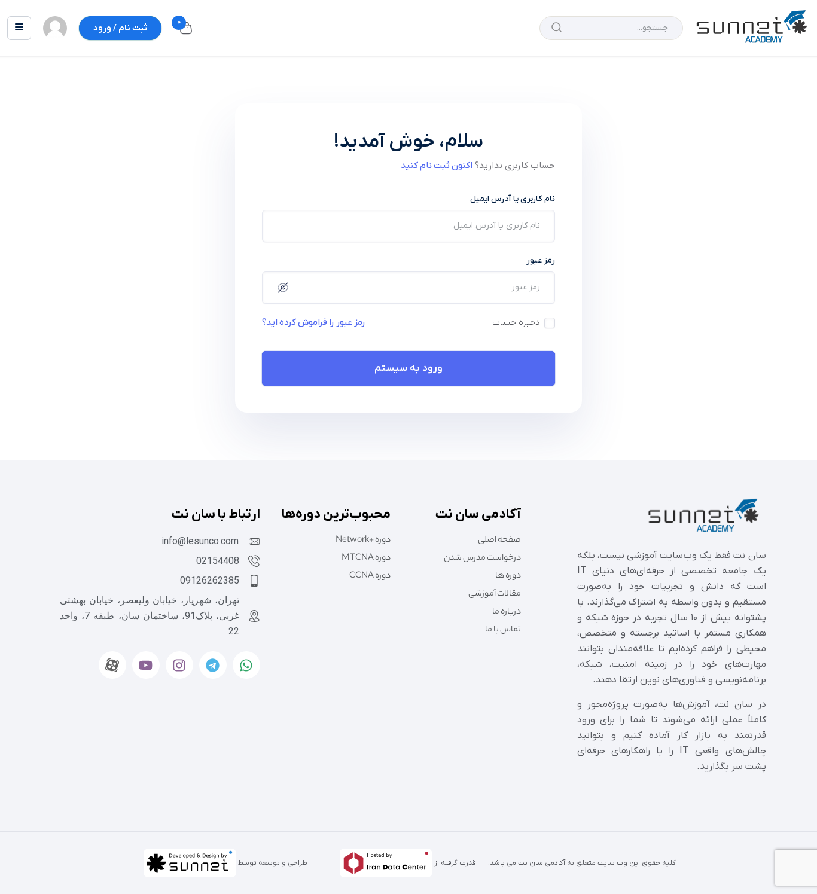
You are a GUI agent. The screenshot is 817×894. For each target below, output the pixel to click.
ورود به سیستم (408, 368)
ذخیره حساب (515, 322)
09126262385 (209, 580)
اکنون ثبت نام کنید (436, 166)
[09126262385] (254, 581)
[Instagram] (179, 665)
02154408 (217, 560)
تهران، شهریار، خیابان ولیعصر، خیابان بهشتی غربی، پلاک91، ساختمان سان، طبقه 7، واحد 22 (149, 615)
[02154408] (254, 561)
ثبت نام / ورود (120, 28)
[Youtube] (146, 665)
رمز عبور (540, 260)
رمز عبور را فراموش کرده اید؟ (313, 322)
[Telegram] (213, 665)
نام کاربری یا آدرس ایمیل (512, 199)
